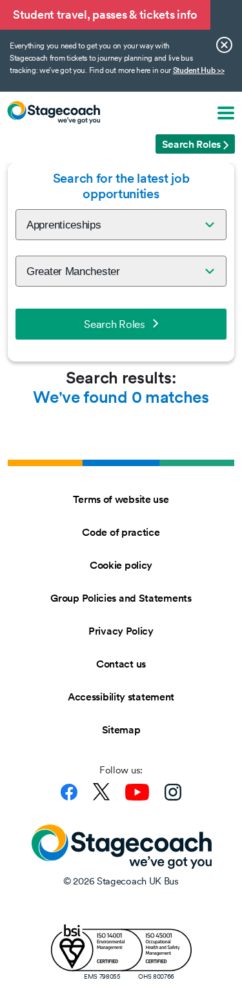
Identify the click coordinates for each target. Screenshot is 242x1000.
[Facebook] (69, 792)
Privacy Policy (121, 630)
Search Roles (114, 324)
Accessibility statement (121, 696)
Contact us (121, 663)
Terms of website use (120, 499)
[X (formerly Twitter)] (101, 791)
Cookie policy (121, 564)
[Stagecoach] (53, 112)
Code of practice (120, 532)
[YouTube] (137, 792)
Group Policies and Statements (120, 597)
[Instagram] (173, 792)
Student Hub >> (199, 70)
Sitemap (121, 729)
